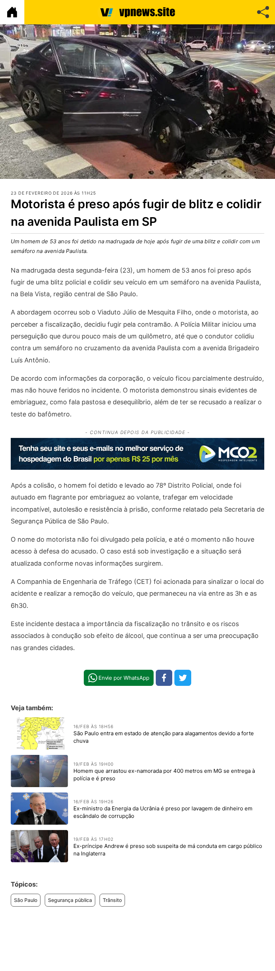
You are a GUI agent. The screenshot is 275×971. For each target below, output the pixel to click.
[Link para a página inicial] (12, 12)
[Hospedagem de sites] (137, 454)
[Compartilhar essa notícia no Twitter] (182, 678)
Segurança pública (70, 900)
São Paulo (25, 900)
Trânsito (112, 900)
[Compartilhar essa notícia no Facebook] (164, 678)
